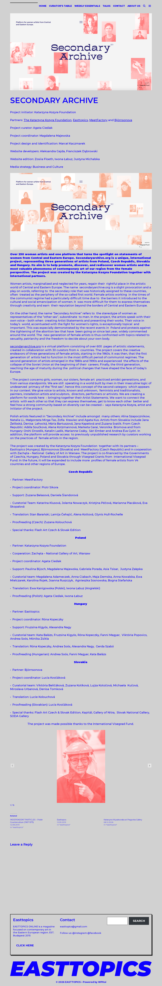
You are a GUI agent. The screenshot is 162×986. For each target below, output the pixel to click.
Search (139, 921)
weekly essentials (87, 6)
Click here (25, 945)
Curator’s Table (60, 6)
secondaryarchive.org (25, 346)
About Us (133, 6)
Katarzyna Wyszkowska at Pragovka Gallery (123, 820)
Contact (119, 6)
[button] (149, 765)
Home (42, 6)
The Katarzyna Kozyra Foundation (48, 120)
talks (106, 6)
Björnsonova (123, 120)
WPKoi (102, 982)
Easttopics (80, 120)
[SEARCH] (144, 6)
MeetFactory (98, 120)
